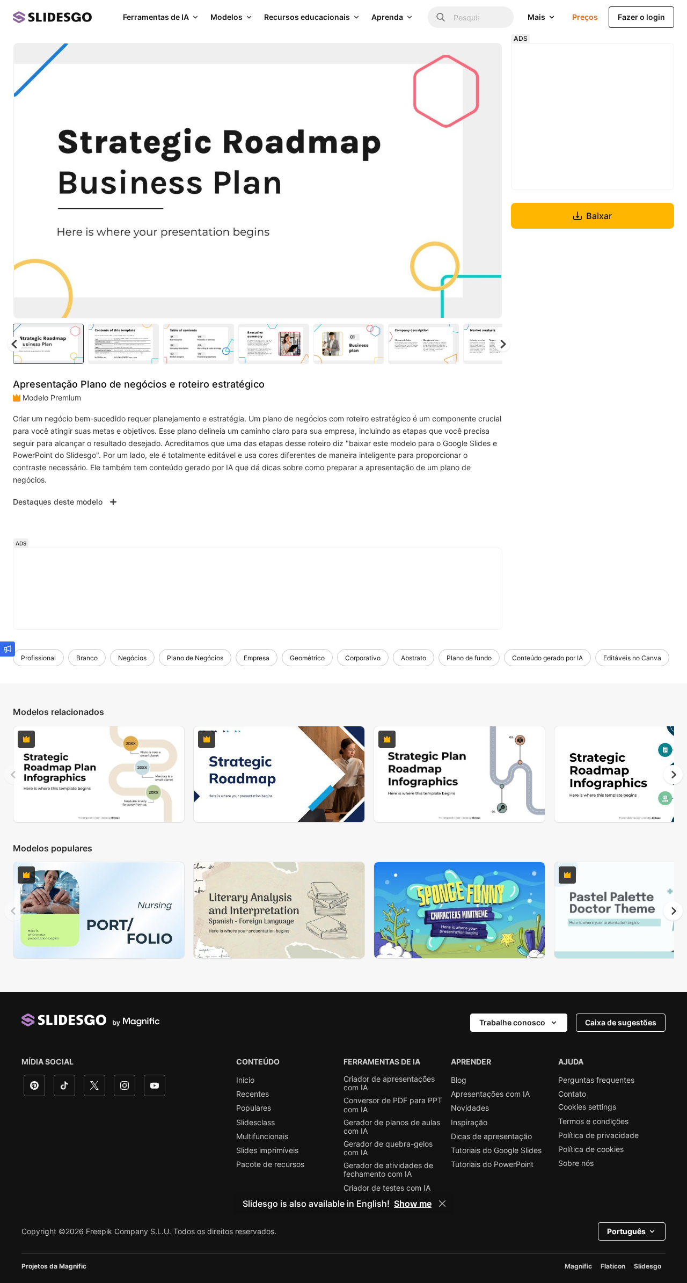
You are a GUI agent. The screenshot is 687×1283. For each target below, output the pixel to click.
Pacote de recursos (270, 1164)
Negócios (132, 658)
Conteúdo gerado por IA (547, 658)
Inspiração (469, 1122)
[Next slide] (485, 181)
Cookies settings (587, 1107)
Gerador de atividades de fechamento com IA (388, 1169)
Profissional (38, 658)
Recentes (252, 1094)
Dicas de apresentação (491, 1136)
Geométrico (307, 658)
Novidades (470, 1108)
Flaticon (613, 1266)
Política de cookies (591, 1149)
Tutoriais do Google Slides (496, 1150)
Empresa (256, 658)
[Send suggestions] (7, 649)
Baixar (599, 215)
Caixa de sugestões (620, 1022)
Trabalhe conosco (512, 1022)
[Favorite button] (455, 60)
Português (626, 1231)
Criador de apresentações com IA (389, 1083)
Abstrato (413, 658)
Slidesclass (255, 1122)
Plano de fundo (469, 658)
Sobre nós (576, 1163)
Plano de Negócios (195, 658)
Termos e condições (593, 1121)
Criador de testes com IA (387, 1188)
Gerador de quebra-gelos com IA (388, 1148)
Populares (253, 1108)
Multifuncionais (262, 1136)
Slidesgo (647, 1266)
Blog (458, 1080)
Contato (572, 1094)
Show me (413, 1203)
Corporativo (363, 658)
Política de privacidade (598, 1135)
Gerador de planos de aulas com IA (392, 1126)
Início (245, 1080)
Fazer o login (641, 16)
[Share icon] (483, 60)
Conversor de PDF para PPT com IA (393, 1104)
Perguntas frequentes (596, 1080)
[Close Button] (442, 1203)
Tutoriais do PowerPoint (492, 1164)
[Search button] (441, 17)
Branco (87, 658)
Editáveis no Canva (632, 658)
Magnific (578, 1266)
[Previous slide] (14, 774)
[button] (502, 344)
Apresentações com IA (490, 1094)
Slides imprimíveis (267, 1150)
